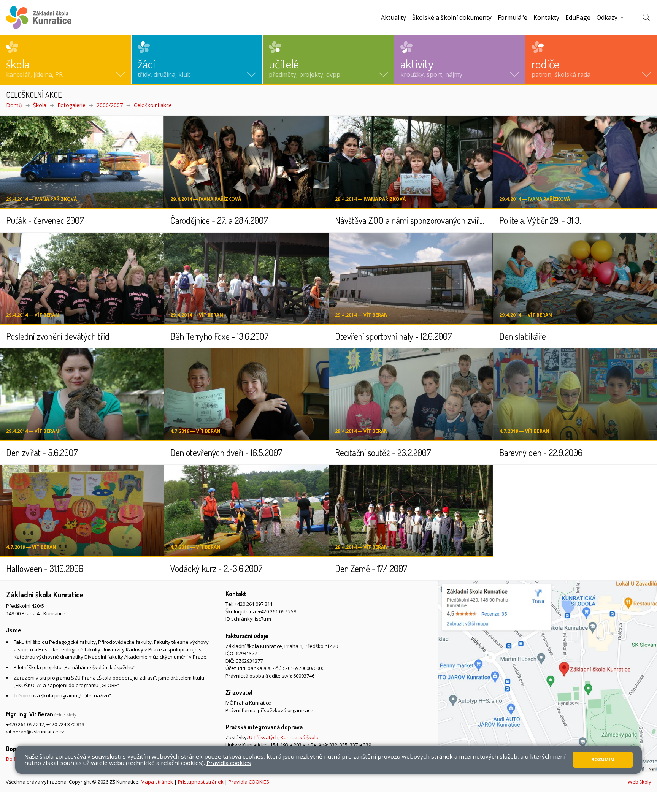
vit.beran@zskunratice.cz (35, 731)
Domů (14, 105)
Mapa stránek (157, 781)
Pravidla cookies (228, 763)
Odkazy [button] (608, 17)
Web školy (639, 781)
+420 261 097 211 (254, 603)
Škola (39, 105)
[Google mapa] (547, 676)
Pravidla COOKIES (249, 781)
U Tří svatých (263, 737)
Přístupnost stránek (201, 781)
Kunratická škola (300, 737)
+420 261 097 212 (25, 724)
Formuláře (512, 17)
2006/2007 (110, 105)
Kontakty (546, 17)
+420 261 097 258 (277, 611)
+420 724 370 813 (65, 724)
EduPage (577, 17)
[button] (65, 59)
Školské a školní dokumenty (452, 17)
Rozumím (602, 759)
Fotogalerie (71, 105)
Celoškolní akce (153, 105)
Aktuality (393, 17)
